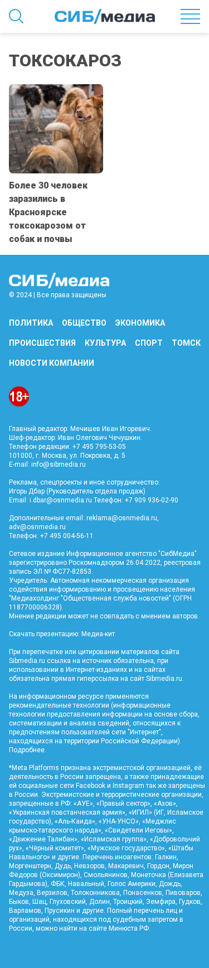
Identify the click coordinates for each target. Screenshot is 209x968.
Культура (105, 342)
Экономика (140, 322)
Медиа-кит (98, 634)
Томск (186, 342)
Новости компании (51, 363)
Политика (31, 322)
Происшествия (42, 342)
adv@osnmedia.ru (37, 527)
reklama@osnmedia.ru (121, 518)
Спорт (149, 342)
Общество (84, 322)
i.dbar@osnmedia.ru (61, 500)
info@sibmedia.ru (58, 464)
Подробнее (27, 750)
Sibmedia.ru (164, 679)
